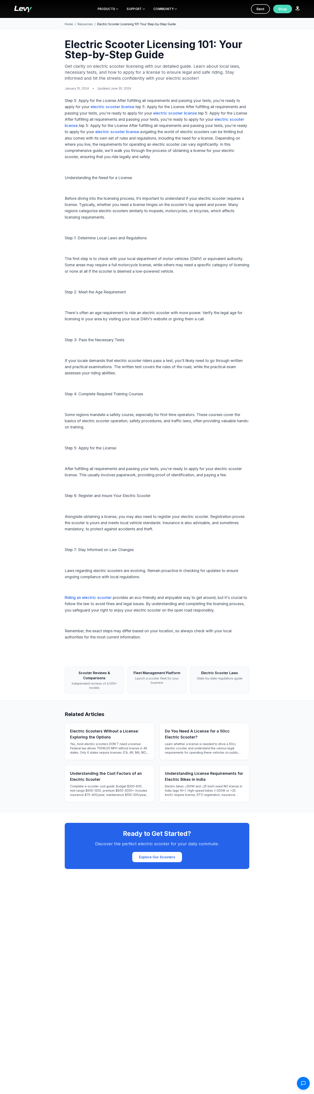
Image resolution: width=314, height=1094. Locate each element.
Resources (85, 24)
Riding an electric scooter (88, 597)
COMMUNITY (163, 9)
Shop (282, 9)
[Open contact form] (303, 1083)
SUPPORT (134, 9)
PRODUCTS (106, 9)
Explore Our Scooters (157, 857)
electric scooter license (112, 106)
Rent (260, 9)
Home (69, 24)
